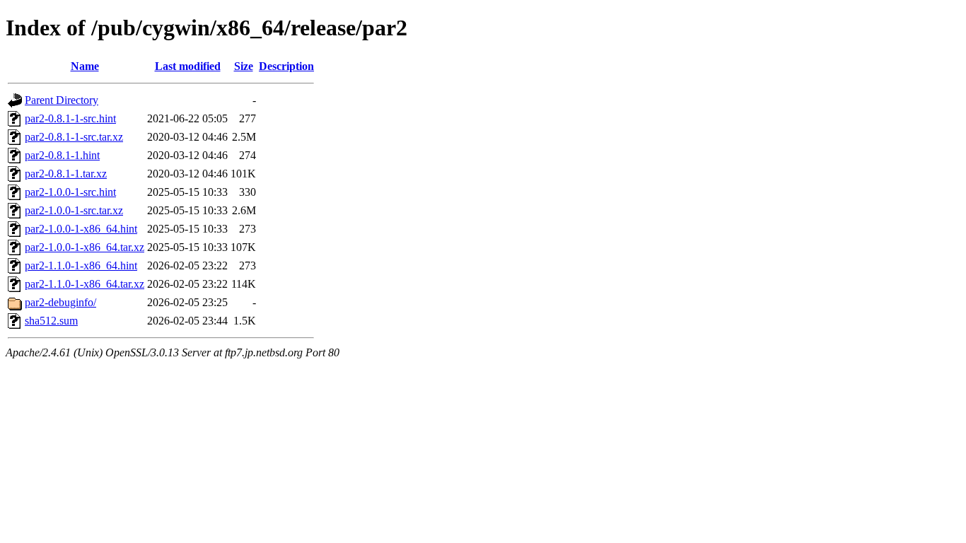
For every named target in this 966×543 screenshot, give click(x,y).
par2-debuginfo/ (60, 302)
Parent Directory (61, 100)
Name (85, 66)
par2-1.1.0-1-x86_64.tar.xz (84, 284)
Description (286, 66)
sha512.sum (51, 321)
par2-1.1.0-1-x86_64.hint (81, 265)
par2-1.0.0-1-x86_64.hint (81, 229)
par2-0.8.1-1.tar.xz (66, 174)
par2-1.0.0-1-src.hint (70, 192)
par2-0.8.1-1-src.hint (70, 118)
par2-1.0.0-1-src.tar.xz (74, 210)
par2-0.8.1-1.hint (62, 155)
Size (243, 66)
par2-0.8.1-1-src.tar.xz (74, 137)
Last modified (188, 66)
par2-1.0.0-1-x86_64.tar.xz (84, 247)
